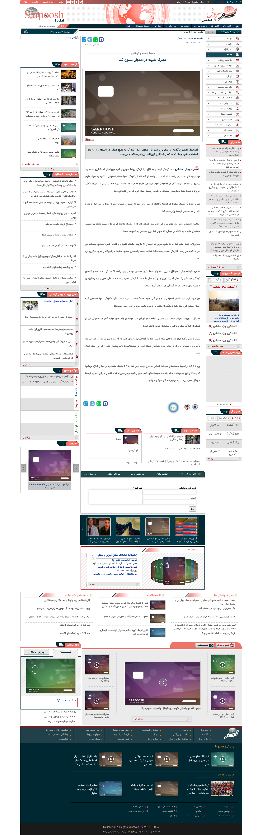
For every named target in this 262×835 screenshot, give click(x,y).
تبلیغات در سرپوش (164, 807)
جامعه (200, 38)
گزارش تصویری (194, 816)
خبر (235, 142)
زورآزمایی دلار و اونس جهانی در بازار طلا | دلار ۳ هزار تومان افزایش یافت (188, 540)
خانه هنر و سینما (121, 730)
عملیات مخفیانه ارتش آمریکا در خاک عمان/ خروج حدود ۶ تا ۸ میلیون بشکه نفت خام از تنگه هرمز (128, 540)
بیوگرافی (157, 26)
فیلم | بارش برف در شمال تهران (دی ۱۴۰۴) (223, 715)
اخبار (129, 26)
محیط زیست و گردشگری (186, 38)
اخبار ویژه (215, 26)
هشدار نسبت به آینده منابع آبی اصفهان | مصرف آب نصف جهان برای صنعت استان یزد (205, 602)
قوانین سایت (224, 811)
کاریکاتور (72, 444)
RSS (170, 816)
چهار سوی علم (93, 730)
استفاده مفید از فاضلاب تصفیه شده (57, 235)
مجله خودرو (94, 739)
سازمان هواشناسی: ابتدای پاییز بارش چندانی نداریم (166, 438)
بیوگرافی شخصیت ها (58, 735)
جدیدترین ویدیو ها (224, 746)
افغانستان (63, 739)
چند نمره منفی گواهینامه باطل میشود (56, 246)
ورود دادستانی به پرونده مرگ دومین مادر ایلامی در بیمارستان (63, 608)
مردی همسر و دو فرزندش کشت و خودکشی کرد (158, 540)
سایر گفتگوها (217, 346)
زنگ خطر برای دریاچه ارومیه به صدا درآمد (217, 608)
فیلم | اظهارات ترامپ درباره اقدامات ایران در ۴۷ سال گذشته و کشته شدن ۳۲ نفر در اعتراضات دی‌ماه (85, 760)
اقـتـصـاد (76, 392)
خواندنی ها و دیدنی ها (56, 730)
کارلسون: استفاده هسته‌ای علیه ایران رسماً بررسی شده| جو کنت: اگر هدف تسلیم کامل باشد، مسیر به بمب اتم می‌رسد (98, 540)
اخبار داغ (227, 26)
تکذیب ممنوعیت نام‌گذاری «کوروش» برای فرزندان (126, 617)
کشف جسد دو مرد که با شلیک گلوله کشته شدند (43, 153)
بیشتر (27, 365)
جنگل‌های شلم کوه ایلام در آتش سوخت (182, 449)
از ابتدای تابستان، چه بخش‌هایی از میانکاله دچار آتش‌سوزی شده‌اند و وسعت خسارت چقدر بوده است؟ (226, 318)
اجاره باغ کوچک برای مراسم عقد (59, 224)
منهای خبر (185, 26)
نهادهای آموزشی (150, 730)
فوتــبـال (76, 429)
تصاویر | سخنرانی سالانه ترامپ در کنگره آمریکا (142, 787)
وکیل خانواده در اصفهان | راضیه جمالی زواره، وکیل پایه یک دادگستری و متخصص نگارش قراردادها (49, 183)
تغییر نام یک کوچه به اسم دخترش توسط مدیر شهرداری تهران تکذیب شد (124, 632)
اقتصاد (205, 735)
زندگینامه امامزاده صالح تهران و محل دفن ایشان (117, 555)
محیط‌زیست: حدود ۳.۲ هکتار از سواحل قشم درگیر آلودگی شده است (174, 463)
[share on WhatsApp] (95, 39)
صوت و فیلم (224, 816)
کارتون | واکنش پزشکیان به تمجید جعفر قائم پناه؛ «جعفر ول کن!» (45, 486)
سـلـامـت (76, 417)
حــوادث (76, 404)
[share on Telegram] (89, 39)
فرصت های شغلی (135, 811)
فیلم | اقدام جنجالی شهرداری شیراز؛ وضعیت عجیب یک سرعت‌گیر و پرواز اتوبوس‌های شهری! (171, 708)
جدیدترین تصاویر (226, 775)
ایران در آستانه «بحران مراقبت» (58, 301)
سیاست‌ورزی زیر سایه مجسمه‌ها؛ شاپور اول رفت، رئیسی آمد (50, 331)
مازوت (118, 438)
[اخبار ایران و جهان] (219, 23)
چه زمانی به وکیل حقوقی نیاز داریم (58, 267)
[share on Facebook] (101, 39)
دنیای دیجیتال (93, 735)
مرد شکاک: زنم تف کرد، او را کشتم (75, 625)
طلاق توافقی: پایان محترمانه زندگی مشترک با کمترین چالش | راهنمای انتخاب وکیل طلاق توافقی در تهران (49, 194)
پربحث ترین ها (200, 26)
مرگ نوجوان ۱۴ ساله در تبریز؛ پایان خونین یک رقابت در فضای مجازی (59, 617)
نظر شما (137, 488)
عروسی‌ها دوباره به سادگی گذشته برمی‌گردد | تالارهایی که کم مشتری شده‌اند (48, 355)
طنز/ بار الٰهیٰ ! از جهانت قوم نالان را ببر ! (58, 712)
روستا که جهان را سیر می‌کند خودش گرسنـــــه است (49, 317)
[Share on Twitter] (84, 39)
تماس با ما (197, 807)
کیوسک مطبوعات (142, 26)
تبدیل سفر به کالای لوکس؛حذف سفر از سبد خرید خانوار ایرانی (48, 343)
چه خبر (67, 370)
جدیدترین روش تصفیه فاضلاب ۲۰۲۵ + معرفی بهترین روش (49, 215)
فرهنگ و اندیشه (121, 735)
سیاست (204, 730)
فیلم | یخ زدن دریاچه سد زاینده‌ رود (98, 679)
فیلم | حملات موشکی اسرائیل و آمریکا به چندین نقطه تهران (141, 760)
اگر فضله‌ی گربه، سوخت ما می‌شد (60, 721)
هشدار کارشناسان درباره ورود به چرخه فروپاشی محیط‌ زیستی (209, 617)
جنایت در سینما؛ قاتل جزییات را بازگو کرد (43, 87)
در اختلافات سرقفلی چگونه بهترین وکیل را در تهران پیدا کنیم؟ (49, 258)
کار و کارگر (203, 739)
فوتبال (155, 735)
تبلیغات (35, 2)
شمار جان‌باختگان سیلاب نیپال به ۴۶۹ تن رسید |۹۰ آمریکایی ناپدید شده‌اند (42, 114)
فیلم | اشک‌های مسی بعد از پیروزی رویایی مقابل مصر (197, 760)
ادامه (213, 459)
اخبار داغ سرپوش (217, 267)
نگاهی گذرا (138, 807)
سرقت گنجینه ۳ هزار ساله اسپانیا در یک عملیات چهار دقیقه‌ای (43, 74)
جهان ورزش (152, 739)
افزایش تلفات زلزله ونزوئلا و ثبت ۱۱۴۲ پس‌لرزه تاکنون (67, 600)
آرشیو (61, 2)
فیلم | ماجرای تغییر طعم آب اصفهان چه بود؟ (222, 679)
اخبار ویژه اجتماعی (32, 164)
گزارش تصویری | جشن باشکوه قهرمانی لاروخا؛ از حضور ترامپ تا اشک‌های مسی (198, 789)
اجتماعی (53, 294)
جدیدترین (91, 474)
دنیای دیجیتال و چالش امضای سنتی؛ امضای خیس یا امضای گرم (49, 280)
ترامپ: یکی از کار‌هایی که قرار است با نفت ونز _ (181, 32)
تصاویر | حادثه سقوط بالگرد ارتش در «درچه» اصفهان (87, 789)
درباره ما (226, 807)
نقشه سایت (167, 811)
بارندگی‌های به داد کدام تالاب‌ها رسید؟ (219, 633)
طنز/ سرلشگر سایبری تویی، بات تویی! (58, 716)
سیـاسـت (76, 380)
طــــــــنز (65, 652)
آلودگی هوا (133, 450)
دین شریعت (123, 739)
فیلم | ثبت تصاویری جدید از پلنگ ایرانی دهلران (97, 715)
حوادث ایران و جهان (178, 739)
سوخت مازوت (132, 462)
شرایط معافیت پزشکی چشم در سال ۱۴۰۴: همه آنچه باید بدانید (49, 205)
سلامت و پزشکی (180, 735)
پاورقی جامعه (37, 652)
